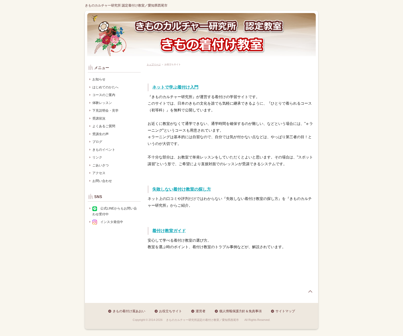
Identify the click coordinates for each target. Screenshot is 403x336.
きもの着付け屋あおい (129, 311)
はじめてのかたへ (105, 87)
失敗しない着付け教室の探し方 (181, 189)
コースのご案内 (103, 95)
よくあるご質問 (103, 126)
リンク (97, 157)
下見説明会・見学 (105, 110)
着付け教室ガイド (169, 230)
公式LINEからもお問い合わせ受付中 (114, 211)
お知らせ (98, 79)
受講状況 (98, 118)
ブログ (97, 142)
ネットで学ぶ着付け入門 (175, 87)
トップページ (154, 64)
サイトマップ (285, 311)
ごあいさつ (100, 165)
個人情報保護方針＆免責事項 (240, 311)
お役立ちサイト (170, 311)
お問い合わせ (102, 181)
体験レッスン (102, 103)
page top (310, 291)
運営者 (200, 311)
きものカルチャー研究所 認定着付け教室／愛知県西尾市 (126, 5)
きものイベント (103, 149)
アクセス (98, 173)
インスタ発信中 (110, 222)
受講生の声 (100, 134)
